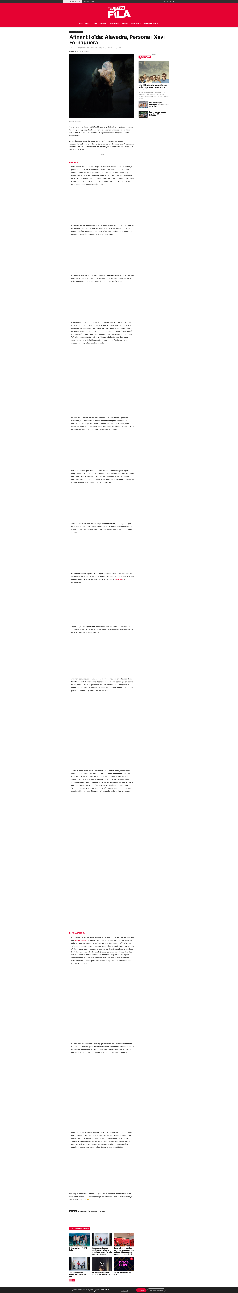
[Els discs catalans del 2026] (124, 1264)
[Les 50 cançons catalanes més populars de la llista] (154, 72)
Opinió (124, 24)
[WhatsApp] (71, 1219)
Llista (94, 24)
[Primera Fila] (119, 12)
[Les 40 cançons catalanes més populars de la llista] (143, 104)
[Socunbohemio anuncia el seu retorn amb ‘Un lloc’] (79, 1264)
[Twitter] (80, 1219)
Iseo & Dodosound (82, 1211)
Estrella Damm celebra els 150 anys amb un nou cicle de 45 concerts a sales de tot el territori (124, 1251)
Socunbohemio (93, 1211)
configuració (124, 1291)
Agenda (103, 24)
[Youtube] (173, 1)
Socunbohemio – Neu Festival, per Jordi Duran (101, 1273)
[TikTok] (170, 1)
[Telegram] (75, 1219)
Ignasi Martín (74, 51)
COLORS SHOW (80, 940)
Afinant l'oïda (78, 31)
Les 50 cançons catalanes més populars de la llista (153, 86)
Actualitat (83, 24)
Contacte (94, 1)
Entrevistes (114, 24)
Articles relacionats (79, 1228)
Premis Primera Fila (151, 24)
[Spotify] (167, 1)
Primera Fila (141, 90)
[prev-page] (70, 1280)
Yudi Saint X (102, 1211)
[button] (172, 24)
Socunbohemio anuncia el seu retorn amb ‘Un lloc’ (78, 1274)
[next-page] (73, 1280)
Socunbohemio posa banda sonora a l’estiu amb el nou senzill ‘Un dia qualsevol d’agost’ (102, 1251)
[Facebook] (84, 1219)
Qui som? (86, 1)
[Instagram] (164, 1)
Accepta (141, 1290)
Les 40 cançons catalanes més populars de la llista (158, 104)
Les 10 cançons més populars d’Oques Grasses (157, 114)
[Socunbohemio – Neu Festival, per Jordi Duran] (102, 1264)
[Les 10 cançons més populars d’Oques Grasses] (143, 114)
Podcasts (135, 24)
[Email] (88, 1219)
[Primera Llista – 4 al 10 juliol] (79, 1239)
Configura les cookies (156, 1290)
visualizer (118, 579)
